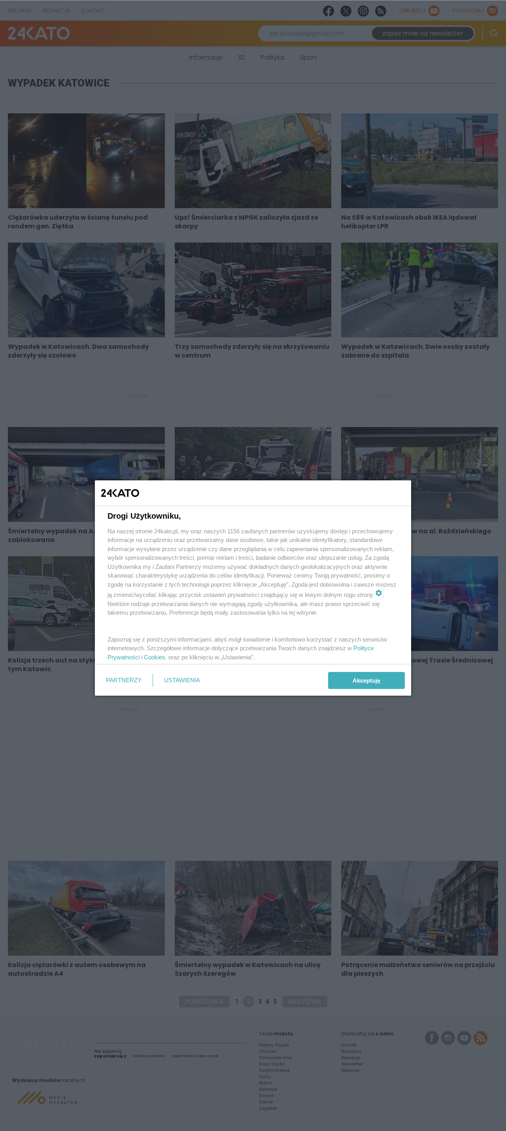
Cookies (154, 657)
